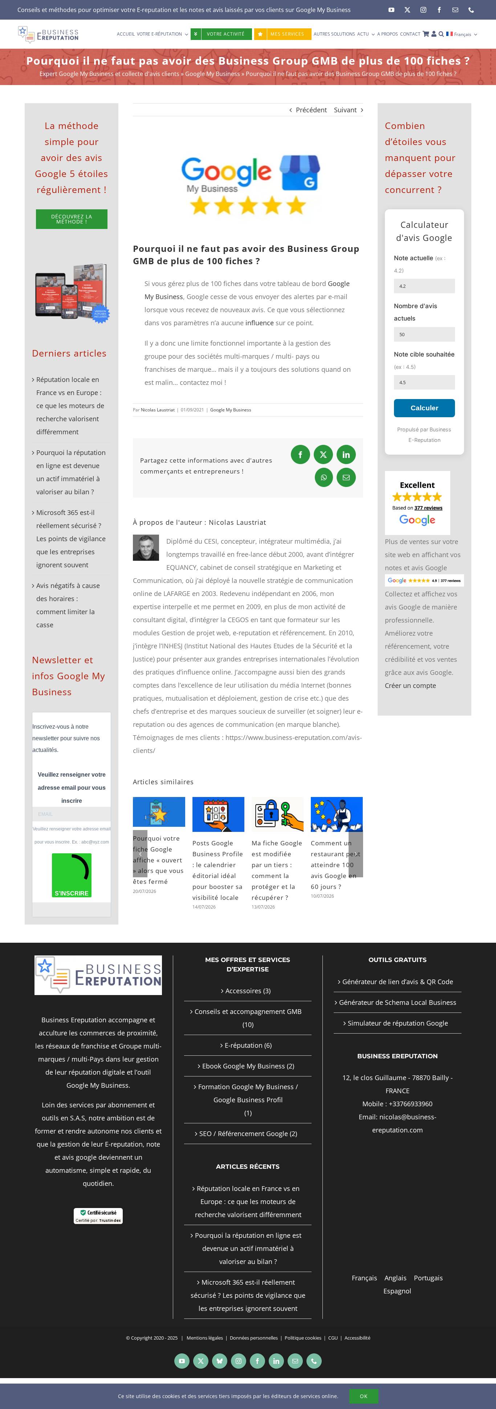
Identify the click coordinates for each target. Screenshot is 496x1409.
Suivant (345, 109)
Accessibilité (357, 1359)
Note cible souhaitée (424, 360)
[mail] (455, 10)
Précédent (311, 109)
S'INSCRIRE (72, 893)
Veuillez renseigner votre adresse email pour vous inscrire (72, 788)
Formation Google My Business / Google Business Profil (248, 1115)
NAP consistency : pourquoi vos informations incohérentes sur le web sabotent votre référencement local (157, 886)
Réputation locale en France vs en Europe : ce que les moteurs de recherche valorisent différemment (70, 405)
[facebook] (439, 10)
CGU (333, 1359)
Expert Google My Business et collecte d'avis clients (109, 74)
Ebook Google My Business (243, 1087)
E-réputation (244, 1066)
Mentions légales (205, 1359)
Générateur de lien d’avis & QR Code (397, 1003)
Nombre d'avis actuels (415, 312)
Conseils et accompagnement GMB (248, 1032)
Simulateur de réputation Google (398, 1044)
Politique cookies (303, 1359)
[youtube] (391, 10)
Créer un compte (410, 685)
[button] (441, 34)
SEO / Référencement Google (243, 1155)
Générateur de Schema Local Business (397, 1023)
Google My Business (323, 10)
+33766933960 (410, 1125)
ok (364, 1396)
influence (259, 322)
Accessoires (243, 1012)
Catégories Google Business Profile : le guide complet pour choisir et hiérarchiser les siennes (337, 870)
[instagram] (423, 10)
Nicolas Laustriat (158, 410)
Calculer (424, 408)
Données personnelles (254, 1359)
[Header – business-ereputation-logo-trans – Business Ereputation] (48, 28)
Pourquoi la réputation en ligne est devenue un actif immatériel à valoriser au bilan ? (248, 1269)
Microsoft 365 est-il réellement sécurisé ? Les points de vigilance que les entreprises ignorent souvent (71, 538)
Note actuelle (420, 264)
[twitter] (407, 10)
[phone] (471, 10)
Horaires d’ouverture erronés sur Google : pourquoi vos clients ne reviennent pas (275, 870)
